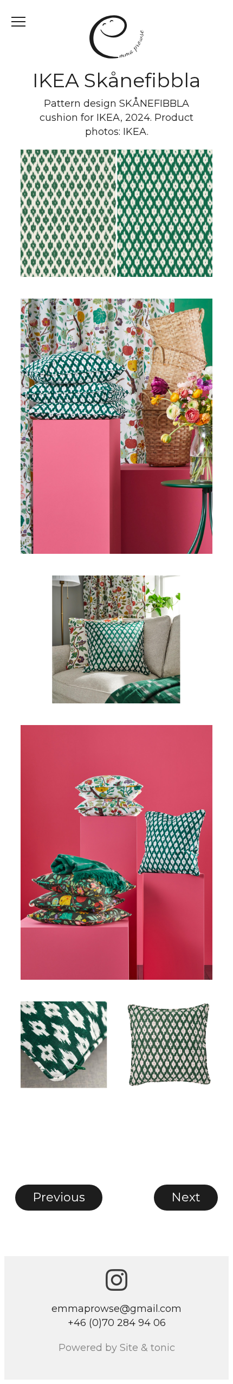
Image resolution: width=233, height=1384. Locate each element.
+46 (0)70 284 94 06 (117, 1323)
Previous (59, 1197)
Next (185, 1197)
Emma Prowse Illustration (116, 37)
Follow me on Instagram (116, 1280)
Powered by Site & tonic (117, 1348)
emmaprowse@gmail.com (116, 1309)
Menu (18, 22)
